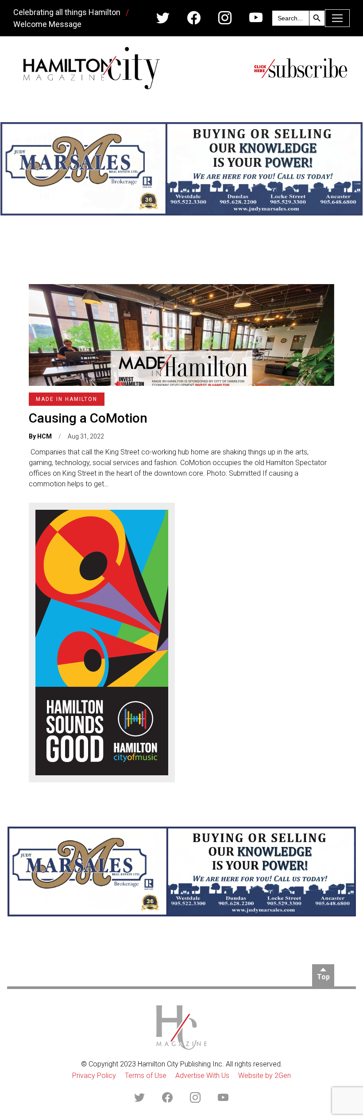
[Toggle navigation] (337, 18)
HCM (44, 436)
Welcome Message (47, 24)
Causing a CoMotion (88, 418)
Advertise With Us (202, 1075)
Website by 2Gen (264, 1075)
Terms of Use (145, 1075)
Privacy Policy (94, 1075)
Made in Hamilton (66, 399)
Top (323, 977)
